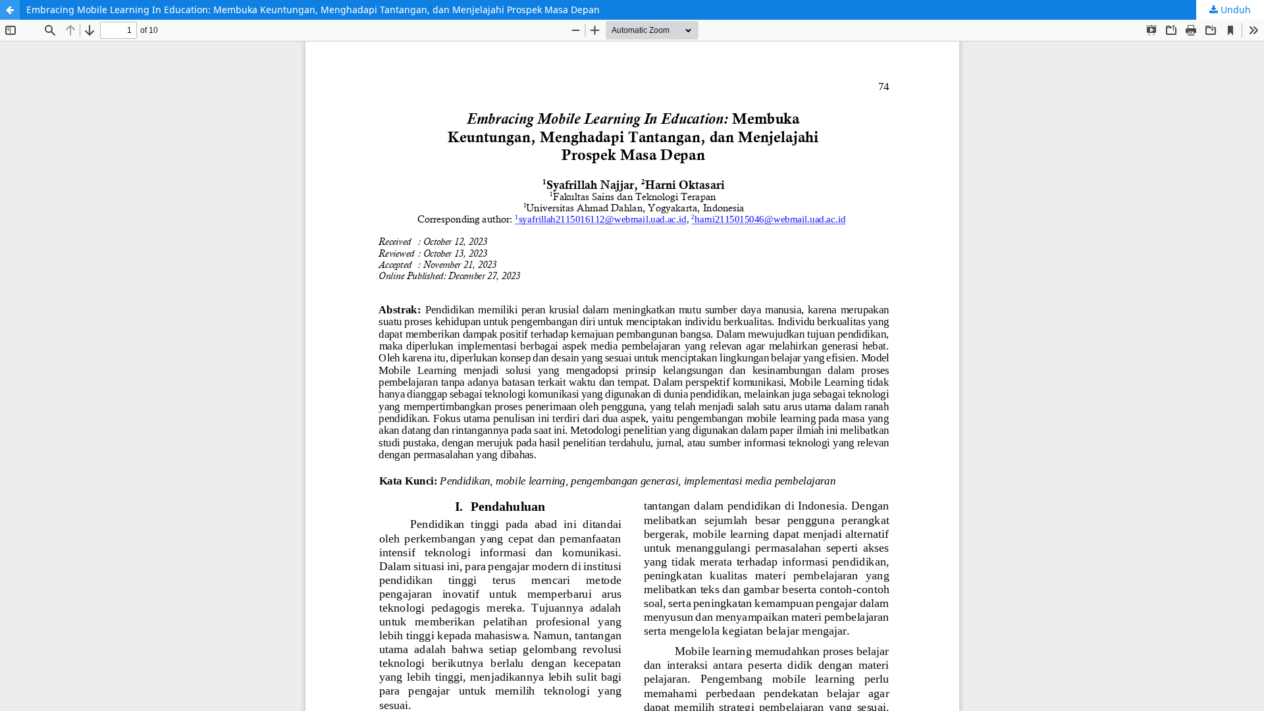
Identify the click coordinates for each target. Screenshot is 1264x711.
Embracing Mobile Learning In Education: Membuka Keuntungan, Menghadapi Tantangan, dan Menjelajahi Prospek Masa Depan (313, 9)
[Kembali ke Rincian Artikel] (10, 10)
